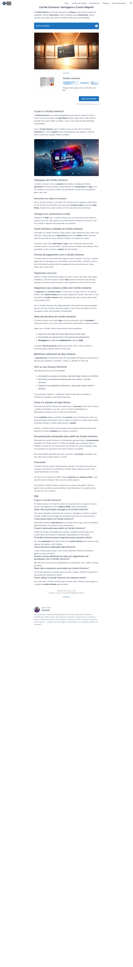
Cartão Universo (43, 26)
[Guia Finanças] (7, 3)
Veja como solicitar (88, 99)
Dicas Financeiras (119, 3)
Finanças (105, 3)
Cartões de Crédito (79, 3)
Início (67, 3)
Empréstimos (94, 3)
